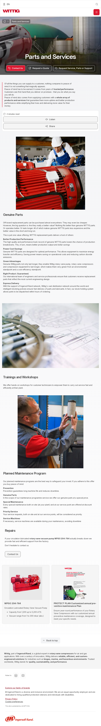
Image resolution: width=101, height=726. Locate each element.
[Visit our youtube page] (23, 675)
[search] (97, 4)
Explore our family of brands (17, 688)
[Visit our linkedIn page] (15, 675)
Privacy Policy (11, 699)
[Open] (97, 12)
